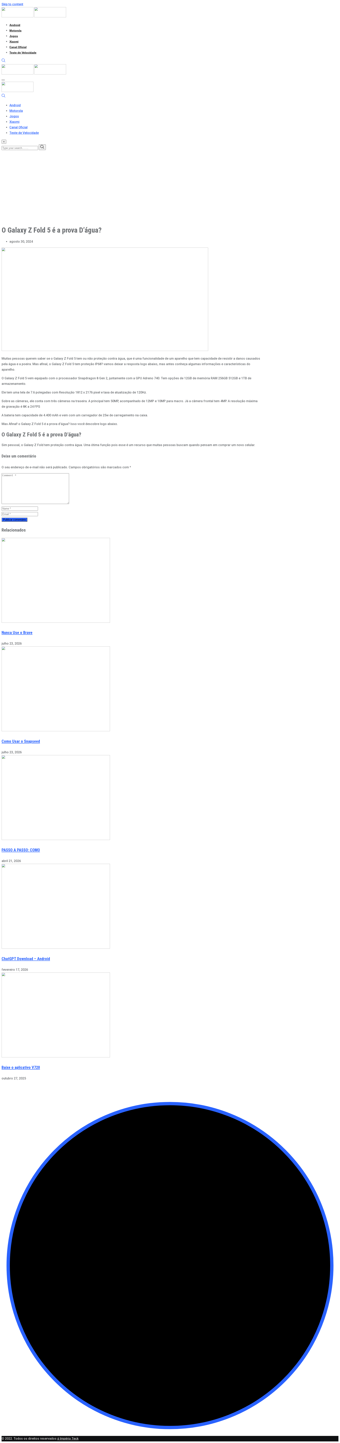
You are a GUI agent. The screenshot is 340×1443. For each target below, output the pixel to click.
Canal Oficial (18, 47)
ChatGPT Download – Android (26, 958)
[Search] (4, 61)
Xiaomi (13, 41)
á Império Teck (68, 1438)
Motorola (15, 30)
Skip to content (12, 4)
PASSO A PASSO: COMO (21, 850)
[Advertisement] (120, 194)
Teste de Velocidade (22, 52)
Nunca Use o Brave (17, 632)
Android (14, 25)
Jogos (13, 36)
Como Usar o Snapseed (21, 741)
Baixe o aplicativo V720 (21, 1067)
